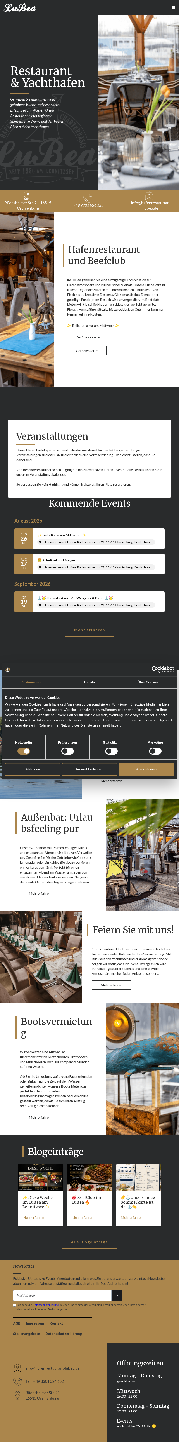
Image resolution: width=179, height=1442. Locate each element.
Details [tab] (89, 682)
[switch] (67, 751)
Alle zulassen (146, 769)
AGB (17, 1323)
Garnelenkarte (87, 351)
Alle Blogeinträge (89, 1242)
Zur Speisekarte (88, 337)
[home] (19, 7)
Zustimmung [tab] (31, 682)
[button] (174, 7)
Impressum (35, 1323)
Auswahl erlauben (89, 769)
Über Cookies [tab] (148, 682)
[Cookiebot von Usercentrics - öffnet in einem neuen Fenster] (155, 669)
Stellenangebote (26, 1333)
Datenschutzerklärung (46, 1305)
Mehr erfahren (89, 630)
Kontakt (56, 1323)
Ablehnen (32, 769)
